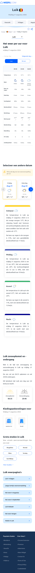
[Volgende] (31, 189)
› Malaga (5, 556)
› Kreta (5, 552)
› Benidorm (6, 540)
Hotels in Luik (9, 521)
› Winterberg (7, 544)
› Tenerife (6, 548)
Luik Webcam (9, 507)
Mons (9, 453)
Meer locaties (7, 465)
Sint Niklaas (10, 459)
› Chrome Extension (23, 540)
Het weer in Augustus (12, 493)
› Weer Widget (21, 552)
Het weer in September (12, 500)
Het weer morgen (10, 514)
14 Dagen (20, 22)
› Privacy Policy (21, 564)
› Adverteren (21, 548)
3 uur (11, 61)
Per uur (24, 61)
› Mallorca (6, 560)
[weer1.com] (8, 2)
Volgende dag (26, 56)
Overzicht (7, 22)
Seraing (25, 453)
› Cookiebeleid (21, 568)
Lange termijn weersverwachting (15, 485)
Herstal (25, 447)
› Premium (20, 544)
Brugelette (10, 447)
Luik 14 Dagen (9, 478)
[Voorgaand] (3, 189)
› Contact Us (21, 556)
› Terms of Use (21, 560)
